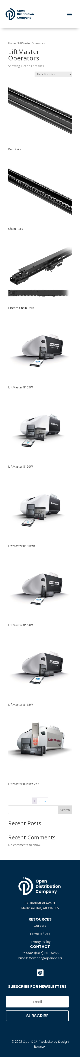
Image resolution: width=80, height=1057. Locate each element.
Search (65, 810)
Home (12, 43)
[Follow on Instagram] (40, 972)
